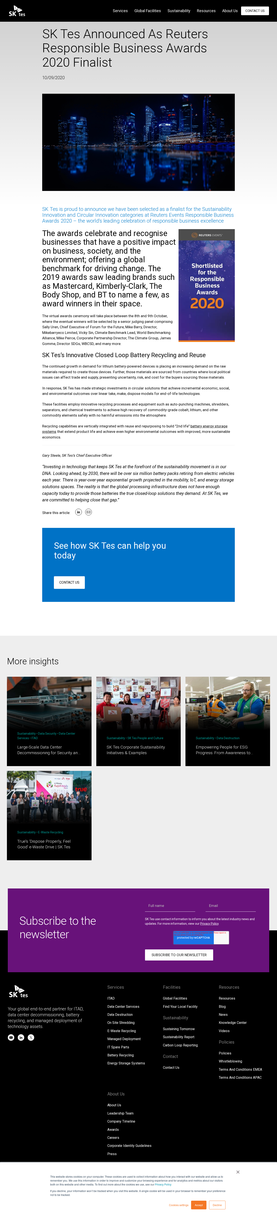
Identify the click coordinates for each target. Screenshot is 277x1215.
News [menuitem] (223, 1015)
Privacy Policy (163, 1184)
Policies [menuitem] (225, 1053)
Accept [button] (199, 1205)
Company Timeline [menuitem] (121, 1121)
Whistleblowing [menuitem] (230, 1061)
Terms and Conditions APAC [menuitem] (240, 1077)
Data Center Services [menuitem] (123, 1007)
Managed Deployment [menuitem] (124, 1039)
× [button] (237, 1170)
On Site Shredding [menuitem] (121, 1023)
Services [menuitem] (120, 10)
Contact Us (255, 11)
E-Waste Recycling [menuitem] (121, 1031)
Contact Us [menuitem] (171, 1068)
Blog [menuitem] (222, 1007)
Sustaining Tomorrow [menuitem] (179, 1029)
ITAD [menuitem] (111, 998)
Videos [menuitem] (224, 1031)
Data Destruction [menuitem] (120, 1015)
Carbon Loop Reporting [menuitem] (180, 1045)
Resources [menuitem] (206, 10)
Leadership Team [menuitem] (120, 1113)
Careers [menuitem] (113, 1138)
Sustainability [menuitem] (178, 10)
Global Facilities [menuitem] (147, 10)
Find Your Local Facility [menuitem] (180, 1007)
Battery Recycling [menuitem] (120, 1055)
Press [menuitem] (112, 1154)
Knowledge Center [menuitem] (233, 1023)
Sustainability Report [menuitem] (178, 1037)
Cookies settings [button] (178, 1205)
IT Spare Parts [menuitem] (118, 1047)
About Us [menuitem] (230, 10)
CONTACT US (69, 582)
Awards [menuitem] (113, 1130)
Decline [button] (217, 1205)
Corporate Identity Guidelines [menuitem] (129, 1146)
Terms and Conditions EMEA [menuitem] (240, 1069)
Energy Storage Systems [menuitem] (126, 1063)
